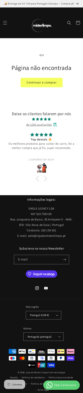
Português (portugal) (40, 336)
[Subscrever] (64, 259)
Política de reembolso (33, 377)
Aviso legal (43, 389)
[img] (41, 119)
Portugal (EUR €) (39, 315)
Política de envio (40, 383)
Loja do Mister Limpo (37, 372)
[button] (5, 22)
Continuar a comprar (42, 82)
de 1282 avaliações (39, 124)
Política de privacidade (61, 377)
